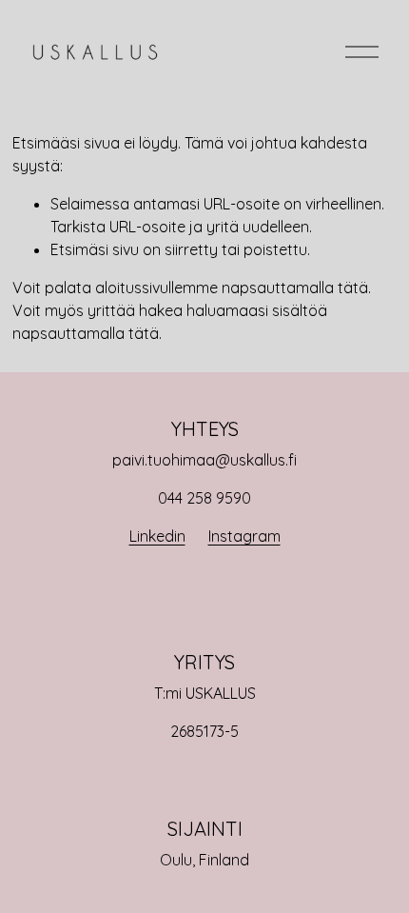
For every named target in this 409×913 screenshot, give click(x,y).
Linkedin (157, 536)
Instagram (244, 536)
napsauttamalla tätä (295, 287)
